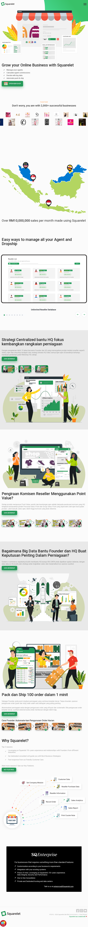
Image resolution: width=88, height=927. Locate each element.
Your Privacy (83, 914)
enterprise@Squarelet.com (64, 886)
